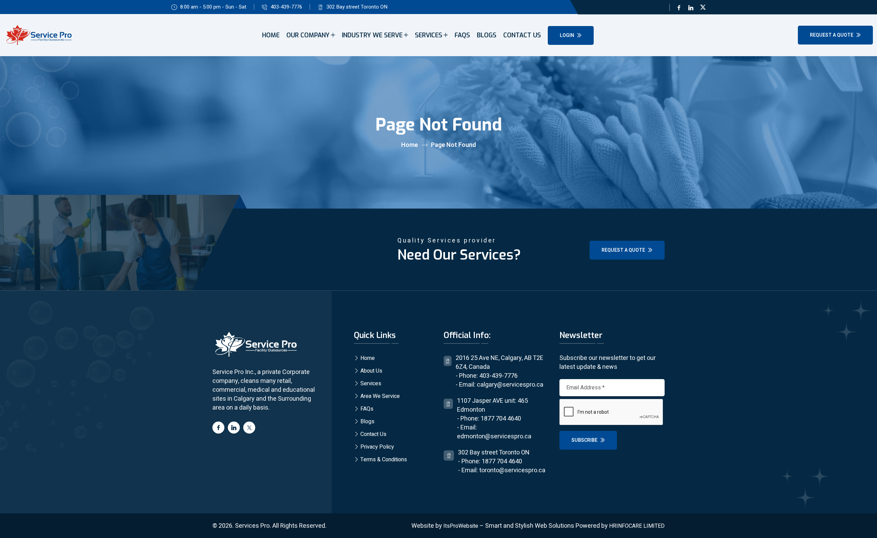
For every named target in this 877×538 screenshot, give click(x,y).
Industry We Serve (372, 35)
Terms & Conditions (383, 459)
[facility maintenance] (255, 345)
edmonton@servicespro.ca (494, 436)
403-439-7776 (286, 7)
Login (567, 35)
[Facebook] (678, 7)
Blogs (486, 35)
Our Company (308, 35)
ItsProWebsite (460, 526)
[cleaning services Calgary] (38, 35)
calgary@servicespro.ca (510, 384)
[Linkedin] (690, 7)
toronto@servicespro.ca (512, 470)
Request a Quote (832, 35)
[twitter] (703, 7)
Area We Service (379, 396)
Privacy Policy (376, 447)
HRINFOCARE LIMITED (637, 526)
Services (428, 35)
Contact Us (522, 35)
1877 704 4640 (501, 418)
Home (271, 35)
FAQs (462, 35)
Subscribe (584, 440)
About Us (370, 371)
